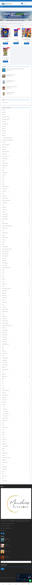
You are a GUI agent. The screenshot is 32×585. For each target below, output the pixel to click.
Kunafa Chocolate (4, 353)
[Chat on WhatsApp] (30, 580)
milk (2, 371)
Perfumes (3, 404)
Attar (4, 406)
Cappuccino (4, 174)
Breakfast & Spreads (5, 165)
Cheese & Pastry (4, 188)
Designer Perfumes (5, 232)
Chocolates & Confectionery (6, 200)
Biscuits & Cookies (4, 158)
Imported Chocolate (5, 320)
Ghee (3, 274)
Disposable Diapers (5, 237)
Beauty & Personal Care (5, 156)
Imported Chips (4, 318)
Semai (3, 429)
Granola (3, 276)
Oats (2, 381)
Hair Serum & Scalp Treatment (6, 288)
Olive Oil (3, 388)
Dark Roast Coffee (4, 228)
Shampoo (3, 432)
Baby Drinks (4, 133)
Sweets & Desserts (5, 462)
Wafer (3, 473)
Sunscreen (3, 455)
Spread (3, 450)
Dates (3, 230)
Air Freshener (4, 112)
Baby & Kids (4, 126)
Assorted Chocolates (5, 123)
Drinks (3, 244)
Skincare (3, 434)
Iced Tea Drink (4, 316)
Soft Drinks (3, 441)
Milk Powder (4, 374)
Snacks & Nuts (4, 439)
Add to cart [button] (5, 43)
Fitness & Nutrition (4, 265)
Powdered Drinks (4, 420)
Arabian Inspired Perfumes (6, 119)
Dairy (3, 221)
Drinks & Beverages (5, 246)
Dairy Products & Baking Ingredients (7, 225)
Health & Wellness (4, 290)
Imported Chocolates (5, 323)
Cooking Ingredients (5, 218)
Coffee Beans (4, 207)
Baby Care (3, 128)
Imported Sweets (4, 339)
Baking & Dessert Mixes (5, 151)
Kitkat (3, 348)
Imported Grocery (4, 332)
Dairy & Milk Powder (5, 223)
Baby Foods (4, 135)
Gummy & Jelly (4, 283)
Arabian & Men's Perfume (5, 116)
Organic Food (4, 392)
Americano (3, 114)
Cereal (3, 179)
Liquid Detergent (4, 360)
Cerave (3, 177)
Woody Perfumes (4, 480)
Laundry (3, 355)
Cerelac (3, 181)
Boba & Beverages (4, 163)
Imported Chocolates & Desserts (7, 325)
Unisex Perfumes (5, 413)
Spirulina (3, 448)
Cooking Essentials (5, 216)
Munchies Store (4, 376)
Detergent (3, 235)
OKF (2, 385)
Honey (3, 304)
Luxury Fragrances (4, 362)
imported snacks (4, 337)
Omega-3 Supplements (5, 390)
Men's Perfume (5, 411)
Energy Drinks (4, 258)
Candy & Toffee (4, 172)
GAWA (3, 272)
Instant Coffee (4, 341)
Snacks (3, 436)
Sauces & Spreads (4, 427)
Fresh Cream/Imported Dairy (6, 267)
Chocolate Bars (4, 195)
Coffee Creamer (4, 209)
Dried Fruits (3, 239)
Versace (3, 471)
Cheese (3, 184)
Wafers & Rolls (4, 476)
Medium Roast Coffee (5, 369)
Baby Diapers (4, 130)
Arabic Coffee (4, 121)
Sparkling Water (4, 443)
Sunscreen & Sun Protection (6, 457)
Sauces (3, 425)
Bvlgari (3, 170)
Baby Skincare (4, 149)
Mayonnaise (4, 367)
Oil (2, 383)
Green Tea (3, 279)
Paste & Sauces (4, 399)
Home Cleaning (4, 302)
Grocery (3, 281)
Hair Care (3, 286)
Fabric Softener (4, 260)
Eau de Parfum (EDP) (5, 253)
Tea (2, 464)
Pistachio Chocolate (5, 418)
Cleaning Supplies (4, 202)
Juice (3, 346)
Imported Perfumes (5, 334)
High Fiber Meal (4, 297)
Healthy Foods (4, 295)
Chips (3, 193)
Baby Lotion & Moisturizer (5, 144)
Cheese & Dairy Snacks (5, 186)
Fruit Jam (3, 269)
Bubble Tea (3, 167)
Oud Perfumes (4, 397)
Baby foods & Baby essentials (7, 137)
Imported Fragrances (5, 330)
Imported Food (4, 327)
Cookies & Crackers (5, 214)
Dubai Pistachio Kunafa (5, 251)
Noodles (3, 378)
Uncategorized (4, 469)
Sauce (3, 422)
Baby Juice (3, 142)
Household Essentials (5, 309)
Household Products (5, 311)
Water (3, 478)
